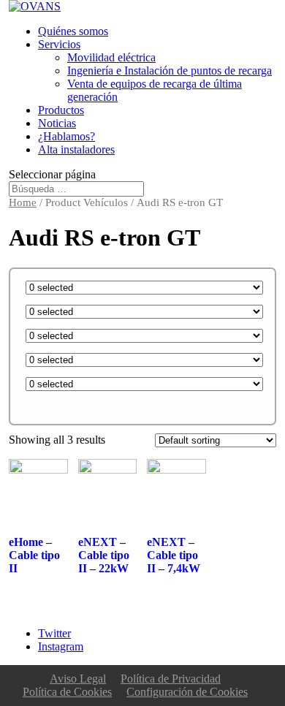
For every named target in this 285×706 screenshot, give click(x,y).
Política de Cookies (67, 692)
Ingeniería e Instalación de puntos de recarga (169, 70)
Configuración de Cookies (187, 692)
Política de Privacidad (171, 678)
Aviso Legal (78, 678)
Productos (61, 110)
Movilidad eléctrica (111, 57)
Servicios (59, 44)
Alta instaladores (76, 149)
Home (23, 202)
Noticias (57, 123)
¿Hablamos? (66, 136)
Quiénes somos (73, 31)
